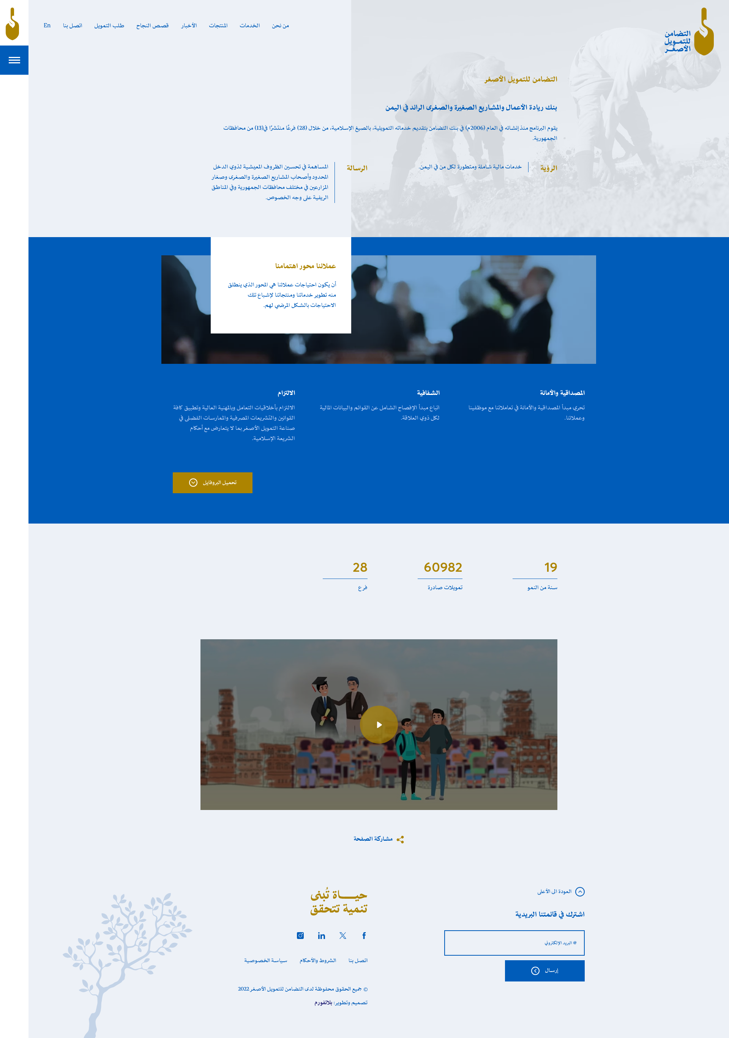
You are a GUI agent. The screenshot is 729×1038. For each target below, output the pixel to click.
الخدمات (250, 25)
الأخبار (189, 25)
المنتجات (218, 25)
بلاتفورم (323, 1002)
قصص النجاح (153, 25)
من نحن (280, 25)
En (47, 25)
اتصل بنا (72, 25)
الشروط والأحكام (318, 960)
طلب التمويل (110, 25)
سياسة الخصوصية (266, 960)
